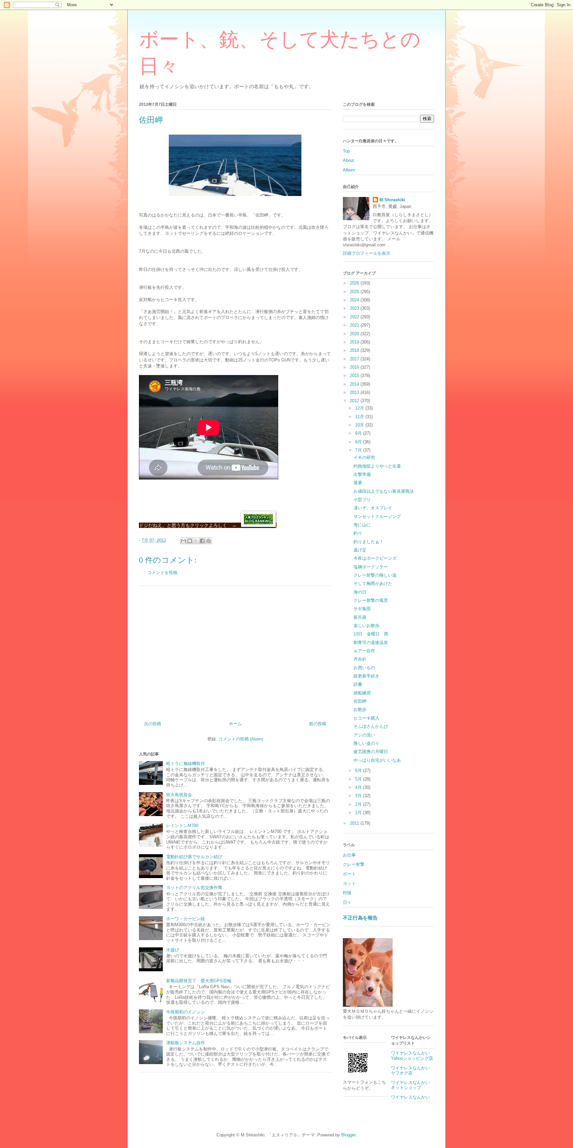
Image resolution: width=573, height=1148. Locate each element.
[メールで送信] (183, 541)
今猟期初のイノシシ (185, 1011)
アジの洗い (364, 735)
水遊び (172, 949)
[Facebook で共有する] (202, 541)
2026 (355, 283)
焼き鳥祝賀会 (179, 794)
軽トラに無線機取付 (185, 763)
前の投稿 (317, 723)
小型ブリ (362, 499)
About (348, 160)
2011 (355, 823)
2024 (355, 299)
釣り (357, 533)
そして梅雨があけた (372, 583)
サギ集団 (362, 608)
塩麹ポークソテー (370, 566)
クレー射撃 (353, 864)
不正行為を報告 (360, 918)
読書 (357, 684)
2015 (355, 375)
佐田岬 (359, 701)
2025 (355, 291)
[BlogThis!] (189, 541)
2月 (359, 804)
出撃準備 (362, 474)
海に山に (362, 524)
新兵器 (359, 617)
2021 (355, 325)
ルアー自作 (364, 650)
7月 (359, 450)
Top (346, 151)
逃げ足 (359, 549)
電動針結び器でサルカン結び (194, 856)
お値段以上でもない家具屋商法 (383, 491)
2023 (355, 308)
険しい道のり (366, 743)
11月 (360, 416)
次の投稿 (152, 723)
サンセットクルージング (377, 516)
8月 (359, 441)
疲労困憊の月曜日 (370, 751)
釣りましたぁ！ (368, 541)
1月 (359, 812)
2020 (355, 333)
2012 (355, 400)
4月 (359, 787)
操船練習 (362, 692)
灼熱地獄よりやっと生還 (377, 466)
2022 (355, 316)
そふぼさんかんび (370, 726)
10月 (360, 424)
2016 (355, 367)
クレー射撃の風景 (370, 600)
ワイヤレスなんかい (410, 1097)
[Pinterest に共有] (208, 541)
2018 (355, 350)
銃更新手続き (366, 675)
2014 (355, 384)
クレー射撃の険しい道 (375, 575)
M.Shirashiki (392, 199)
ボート (349, 873)
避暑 (357, 482)
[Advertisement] (235, 651)
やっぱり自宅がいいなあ (377, 760)
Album (349, 169)
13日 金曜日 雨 (370, 633)
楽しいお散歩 (366, 625)
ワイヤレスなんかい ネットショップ (412, 1085)
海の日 (359, 592)
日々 (347, 902)
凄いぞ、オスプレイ (372, 507)
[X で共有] (196, 541)
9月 (359, 433)
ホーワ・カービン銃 (185, 918)
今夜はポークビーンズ (375, 558)
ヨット (349, 883)
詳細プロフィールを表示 (366, 253)
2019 (355, 342)
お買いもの (364, 667)
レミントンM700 (182, 825)
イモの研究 (364, 457)
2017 (355, 358)
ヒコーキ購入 (366, 718)
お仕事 (349, 855)
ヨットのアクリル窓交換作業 (194, 887)
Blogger (348, 1134)
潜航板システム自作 (185, 1042)
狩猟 (347, 892)
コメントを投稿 (162, 572)
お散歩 (359, 709)
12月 (360, 408)
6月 (359, 770)
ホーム (235, 723)
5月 (359, 779)
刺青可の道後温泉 (370, 642)
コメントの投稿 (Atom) (241, 738)
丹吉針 (359, 659)
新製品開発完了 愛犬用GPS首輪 (198, 980)
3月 (359, 795)
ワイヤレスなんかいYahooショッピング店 (412, 1056)
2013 (355, 392)
